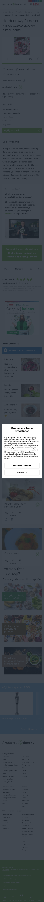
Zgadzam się (22, 473)
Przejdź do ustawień (22, 466)
